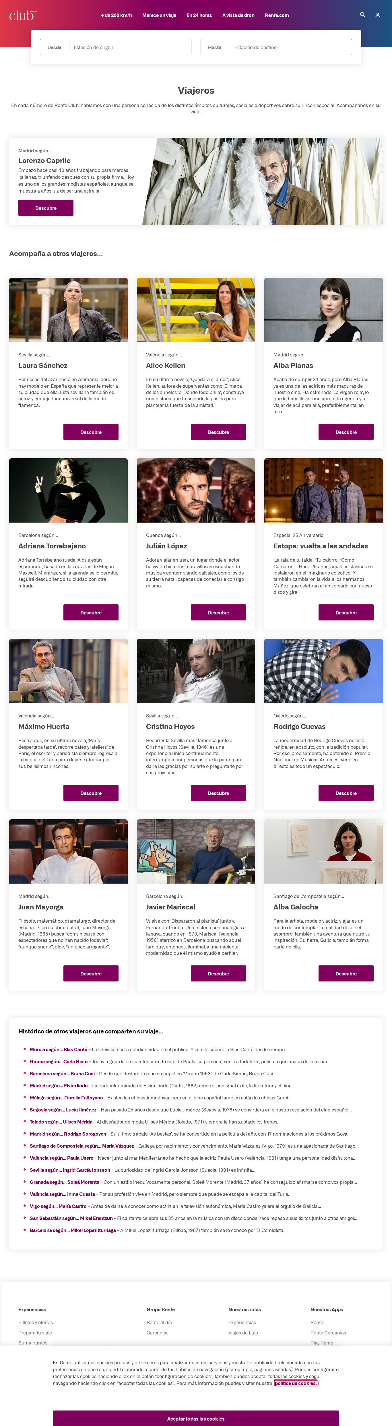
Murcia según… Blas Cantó (59, 1049)
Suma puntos (32, 1342)
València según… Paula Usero (62, 1158)
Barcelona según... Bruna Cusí (62, 1073)
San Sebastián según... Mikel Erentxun (71, 1218)
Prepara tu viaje (35, 1332)
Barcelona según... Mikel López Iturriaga (73, 1230)
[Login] (377, 15)
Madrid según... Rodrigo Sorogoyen (68, 1133)
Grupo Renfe (161, 1309)
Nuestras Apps (327, 1309)
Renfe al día (159, 1322)
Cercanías (157, 1332)
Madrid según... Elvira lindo (59, 1085)
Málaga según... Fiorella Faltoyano (66, 1097)
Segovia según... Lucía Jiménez (63, 1109)
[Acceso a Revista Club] (24, 15)
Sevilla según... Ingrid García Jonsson (70, 1170)
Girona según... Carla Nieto (59, 1061)
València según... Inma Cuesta (62, 1194)
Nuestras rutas (244, 1309)
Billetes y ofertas (35, 1322)
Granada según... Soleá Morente (64, 1182)
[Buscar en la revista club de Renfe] (363, 15)
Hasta (214, 47)
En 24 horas (199, 15)
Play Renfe (322, 1342)
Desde (54, 47)
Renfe (317, 1322)
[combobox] (126, 47)
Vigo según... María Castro (58, 1206)
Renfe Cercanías (328, 1332)
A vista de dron (238, 15)
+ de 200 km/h (116, 15)
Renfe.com (277, 15)
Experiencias (32, 1309)
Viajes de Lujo (243, 1332)
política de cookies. (296, 1383)
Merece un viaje (159, 15)
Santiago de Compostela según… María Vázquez (82, 1145)
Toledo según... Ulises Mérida (61, 1121)
